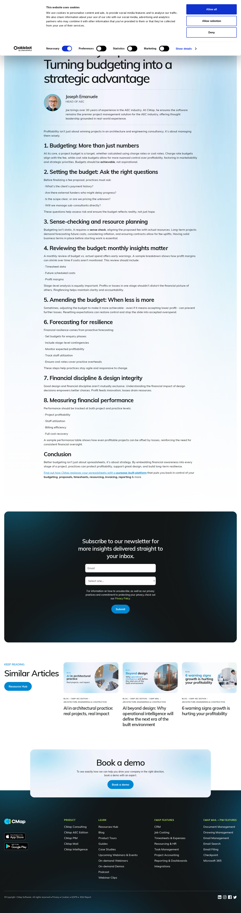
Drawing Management (218, 832)
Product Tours (107, 838)
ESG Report (85, 897)
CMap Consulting (75, 826)
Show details (184, 48)
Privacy (55, 897)
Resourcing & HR (165, 843)
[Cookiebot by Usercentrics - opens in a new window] (22, 48)
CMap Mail (71, 843)
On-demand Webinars (113, 860)
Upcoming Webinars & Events (118, 855)
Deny (211, 32)
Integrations (162, 866)
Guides (103, 843)
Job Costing (161, 832)
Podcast (103, 872)
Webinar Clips (107, 877)
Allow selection (211, 20)
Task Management (166, 849)
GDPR (74, 897)
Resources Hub (108, 826)
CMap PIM (71, 838)
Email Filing (210, 849)
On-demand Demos (111, 866)
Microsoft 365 (212, 860)
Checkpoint (210, 855)
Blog (101, 832)
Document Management (219, 826)
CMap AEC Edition (76, 832)
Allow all (211, 9)
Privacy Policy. (122, 598)
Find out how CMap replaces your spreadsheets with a (95, 472)
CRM (157, 826)
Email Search (212, 843)
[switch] (101, 48)
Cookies (65, 897)
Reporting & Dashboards (170, 860)
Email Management (216, 838)
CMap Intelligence (76, 849)
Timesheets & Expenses (169, 838)
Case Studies (107, 849)
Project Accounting (166, 855)
